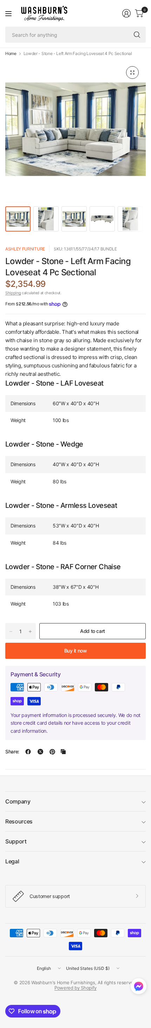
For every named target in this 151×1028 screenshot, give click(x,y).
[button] (138, 987)
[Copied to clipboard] (63, 751)
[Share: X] (40, 751)
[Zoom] (132, 72)
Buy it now (75, 651)
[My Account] (126, 13)
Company (18, 801)
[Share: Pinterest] (52, 751)
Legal (12, 861)
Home (11, 53)
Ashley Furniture (25, 248)
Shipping (13, 292)
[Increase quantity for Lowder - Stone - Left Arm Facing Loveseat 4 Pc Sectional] (30, 631)
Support (16, 841)
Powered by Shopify (75, 988)
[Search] (137, 35)
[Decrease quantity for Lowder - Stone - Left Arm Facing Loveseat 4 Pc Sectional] (11, 631)
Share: (12, 751)
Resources (19, 821)
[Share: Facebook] (28, 751)
